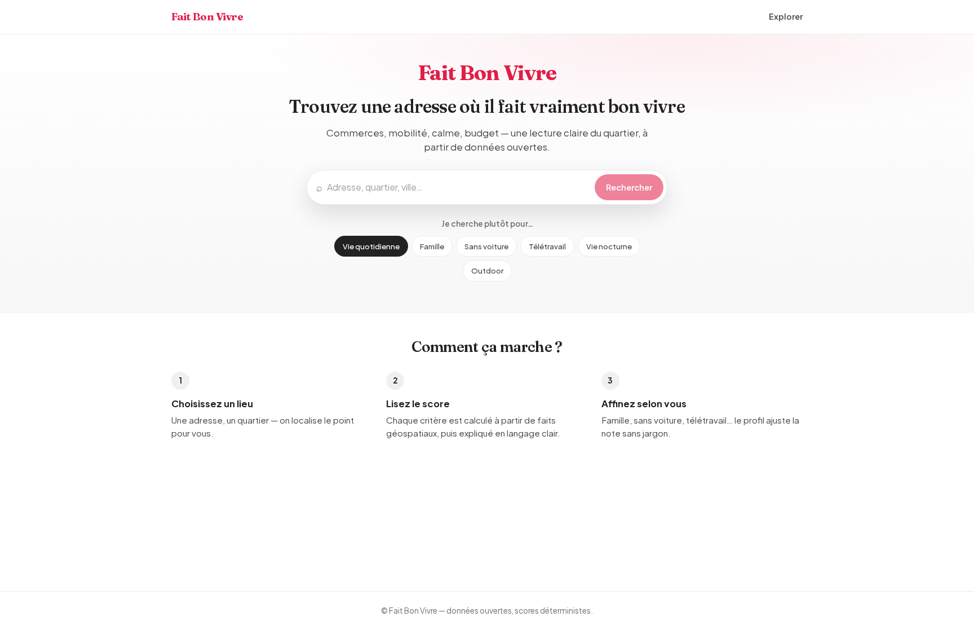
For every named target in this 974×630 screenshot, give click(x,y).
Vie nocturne (609, 246)
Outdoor (487, 270)
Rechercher (629, 187)
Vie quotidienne (371, 246)
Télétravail (547, 246)
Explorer (786, 16)
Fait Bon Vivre (207, 16)
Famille (432, 246)
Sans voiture (486, 246)
